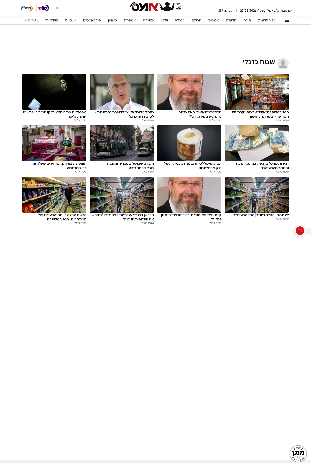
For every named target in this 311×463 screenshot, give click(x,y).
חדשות (231, 20)
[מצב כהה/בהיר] (57, 8)
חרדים (196, 20)
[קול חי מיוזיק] (27, 8)
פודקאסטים (92, 20)
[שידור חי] (43, 8)
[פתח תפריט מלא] (287, 20)
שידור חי (51, 20)
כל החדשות (266, 20)
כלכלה (179, 20)
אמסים (213, 20)
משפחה (130, 20)
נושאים (70, 20)
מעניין (112, 20)
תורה (247, 20)
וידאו (164, 20)
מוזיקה (148, 20)
